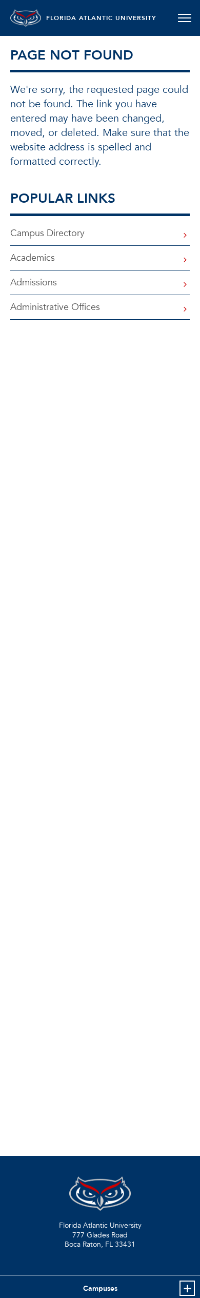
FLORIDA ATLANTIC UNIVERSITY (101, 18)
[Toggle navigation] (184, 18)
